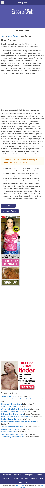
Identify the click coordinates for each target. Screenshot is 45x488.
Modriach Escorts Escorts (10, 406)
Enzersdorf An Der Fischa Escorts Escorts (16, 399)
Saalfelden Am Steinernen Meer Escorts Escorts (18, 421)
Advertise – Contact (22, 482)
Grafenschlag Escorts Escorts (12, 437)
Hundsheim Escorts (10, 211)
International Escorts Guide (12, 475)
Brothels (39, 475)
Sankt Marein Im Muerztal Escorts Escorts (16, 416)
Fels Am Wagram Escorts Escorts (13, 426)
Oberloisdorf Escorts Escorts (11, 404)
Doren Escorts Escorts (9, 396)
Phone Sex (14, 478)
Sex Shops (24, 478)
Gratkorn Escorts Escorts (10, 419)
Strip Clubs (5, 478)
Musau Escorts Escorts (9, 431)
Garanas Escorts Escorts (10, 429)
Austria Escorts (12, 36)
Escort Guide (20, 485)
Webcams (33, 478)
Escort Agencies (28, 475)
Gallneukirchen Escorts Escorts (12, 414)
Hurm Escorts (8, 40)
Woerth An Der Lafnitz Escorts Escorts (15, 409)
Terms (41, 478)
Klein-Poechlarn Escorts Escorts (12, 411)
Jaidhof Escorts (8, 206)
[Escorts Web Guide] (22, 15)
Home (3, 36)
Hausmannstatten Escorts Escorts (13, 434)
